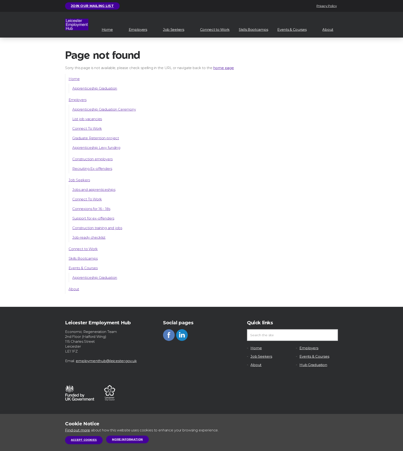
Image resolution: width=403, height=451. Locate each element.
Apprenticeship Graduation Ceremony (104, 109)
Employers (138, 29)
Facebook (169, 335)
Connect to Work (215, 29)
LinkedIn (182, 335)
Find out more (77, 430)
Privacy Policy (326, 6)
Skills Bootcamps (253, 29)
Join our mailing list (92, 6)
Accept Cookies (84, 439)
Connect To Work (87, 128)
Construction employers (92, 159)
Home (107, 29)
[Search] (332, 335)
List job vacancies (87, 119)
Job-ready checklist (88, 237)
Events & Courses (291, 29)
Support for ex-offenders (93, 218)
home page (223, 68)
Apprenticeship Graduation (94, 88)
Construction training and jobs (97, 228)
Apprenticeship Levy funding (96, 147)
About (327, 29)
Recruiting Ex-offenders (92, 168)
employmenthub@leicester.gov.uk (106, 361)
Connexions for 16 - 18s (91, 208)
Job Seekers (173, 29)
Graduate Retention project (95, 138)
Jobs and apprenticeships (93, 189)
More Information (127, 439)
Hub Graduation (313, 365)
